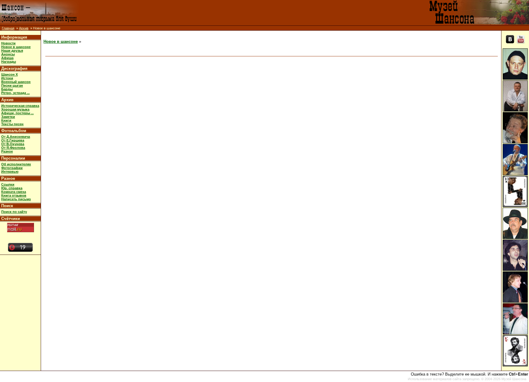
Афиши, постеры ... (17, 113)
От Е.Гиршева (12, 140)
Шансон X (9, 74)
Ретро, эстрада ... (15, 93)
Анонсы (8, 54)
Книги (6, 120)
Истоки (7, 78)
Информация (14, 37)
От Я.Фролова (13, 147)
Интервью (9, 171)
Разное (7, 151)
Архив (23, 28)
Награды (8, 61)
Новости (8, 43)
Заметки (8, 117)
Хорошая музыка (15, 109)
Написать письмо (16, 199)
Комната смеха (13, 192)
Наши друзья (12, 50)
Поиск (7, 205)
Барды (7, 89)
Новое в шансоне (16, 47)
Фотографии (12, 168)
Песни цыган (12, 85)
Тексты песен (12, 124)
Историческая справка (20, 106)
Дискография (14, 68)
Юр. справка (11, 188)
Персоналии (13, 158)
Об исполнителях (16, 164)
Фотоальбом (14, 130)
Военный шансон (16, 82)
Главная (8, 28)
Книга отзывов (13, 195)
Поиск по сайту (14, 212)
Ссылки (7, 184)
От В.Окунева (12, 144)
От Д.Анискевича (15, 136)
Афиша (7, 58)
